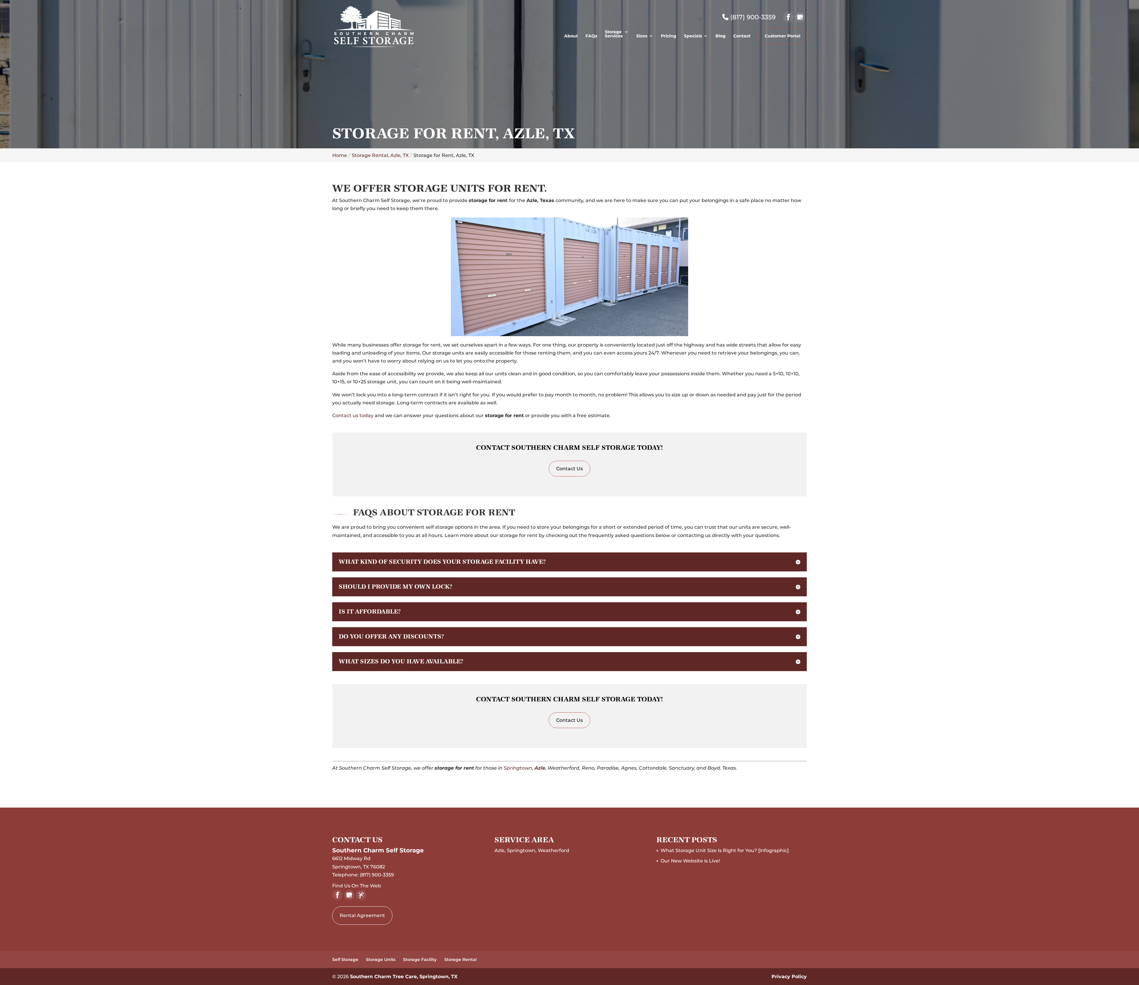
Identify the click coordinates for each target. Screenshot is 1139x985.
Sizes (641, 36)
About (571, 36)
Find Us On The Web (356, 886)
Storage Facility (420, 959)
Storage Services (614, 34)
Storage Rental (460, 959)
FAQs (591, 36)
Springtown (518, 768)
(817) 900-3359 (752, 17)
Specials (693, 36)
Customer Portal (782, 36)
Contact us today (352, 415)
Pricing (668, 36)
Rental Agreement (362, 915)
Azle (539, 768)
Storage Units (380, 959)
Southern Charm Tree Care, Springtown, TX (403, 976)
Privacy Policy (789, 976)
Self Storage (345, 959)
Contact (741, 36)
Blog (720, 36)
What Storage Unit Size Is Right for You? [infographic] (725, 850)
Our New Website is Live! (690, 861)
